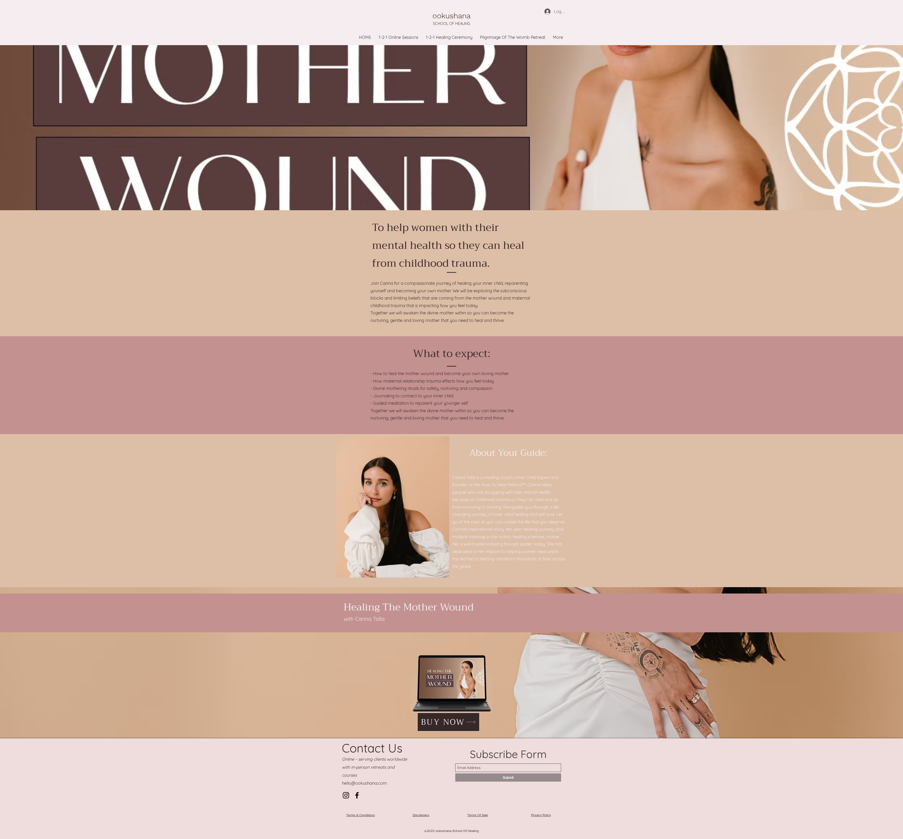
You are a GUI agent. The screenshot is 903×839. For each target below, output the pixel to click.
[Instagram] (346, 795)
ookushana (451, 15)
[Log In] (547, 11)
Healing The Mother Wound (409, 607)
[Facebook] (357, 795)
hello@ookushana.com (364, 783)
